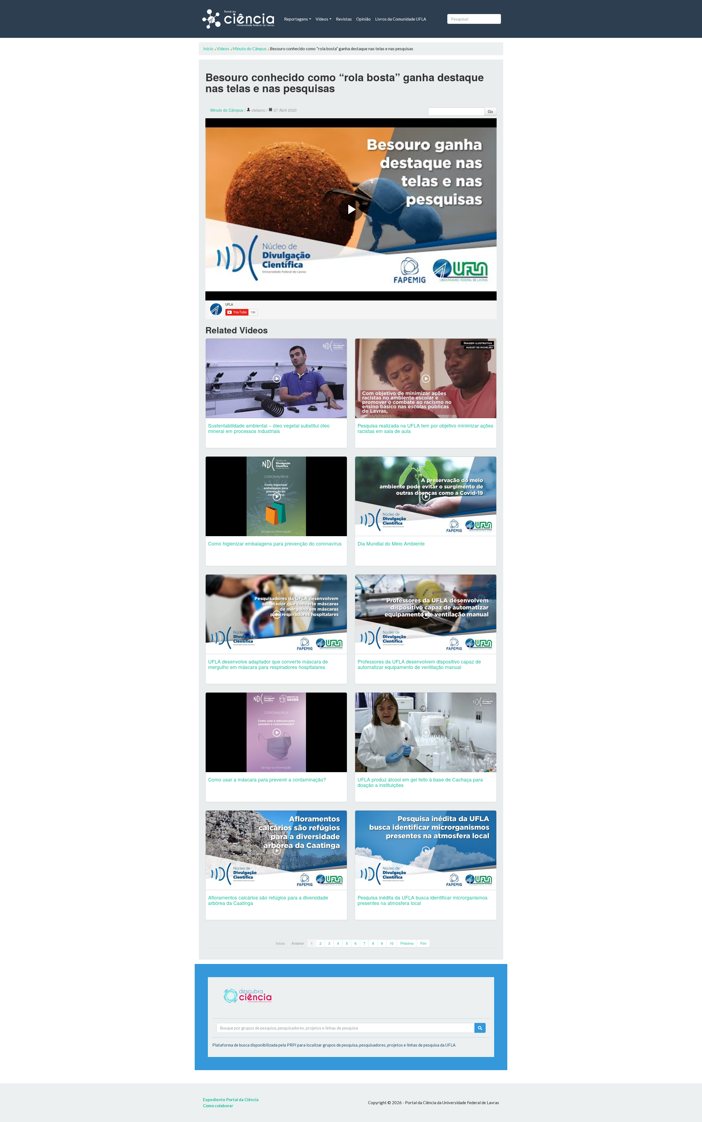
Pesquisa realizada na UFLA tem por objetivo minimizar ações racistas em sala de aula (425, 428)
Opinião (363, 18)
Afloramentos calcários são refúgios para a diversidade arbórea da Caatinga (268, 900)
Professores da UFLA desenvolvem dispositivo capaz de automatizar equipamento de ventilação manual (419, 664)
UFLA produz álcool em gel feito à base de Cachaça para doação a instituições (420, 782)
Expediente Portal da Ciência (231, 1099)
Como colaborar (218, 1105)
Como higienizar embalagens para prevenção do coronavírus (275, 543)
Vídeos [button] (322, 18)
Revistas (344, 18)
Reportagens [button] (296, 18)
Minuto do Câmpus (226, 110)
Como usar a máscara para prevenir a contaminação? (267, 779)
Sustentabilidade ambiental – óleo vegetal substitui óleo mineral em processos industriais (269, 428)
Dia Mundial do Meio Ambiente (391, 543)
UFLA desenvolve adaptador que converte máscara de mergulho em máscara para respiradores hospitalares (268, 664)
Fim (423, 943)
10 (392, 943)
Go (490, 111)
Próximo (407, 943)
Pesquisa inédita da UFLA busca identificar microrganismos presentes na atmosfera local (423, 900)
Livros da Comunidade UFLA (400, 18)
